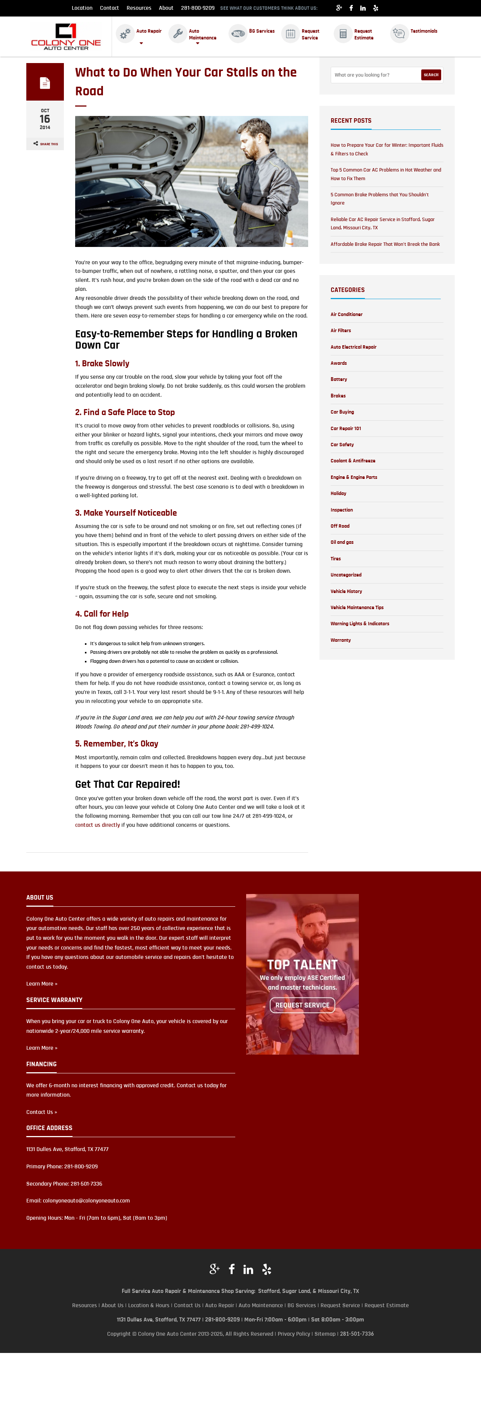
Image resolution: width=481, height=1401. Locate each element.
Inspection (342, 510)
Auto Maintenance (202, 35)
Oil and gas (342, 542)
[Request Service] (302, 974)
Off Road (340, 526)
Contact (109, 8)
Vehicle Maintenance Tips (357, 607)
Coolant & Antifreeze (353, 460)
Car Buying (342, 412)
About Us (112, 1305)
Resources (139, 8)
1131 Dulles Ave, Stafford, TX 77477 (159, 1320)
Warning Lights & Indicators (360, 623)
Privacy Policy (294, 1334)
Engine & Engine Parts (354, 477)
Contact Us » (41, 1112)
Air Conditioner (347, 314)
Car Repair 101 (346, 428)
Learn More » (41, 984)
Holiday (338, 493)
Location (82, 8)
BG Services (262, 31)
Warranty (341, 640)
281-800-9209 (198, 8)
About (166, 8)
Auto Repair (149, 31)
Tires (336, 558)
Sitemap (325, 1334)
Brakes (338, 396)
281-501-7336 (357, 1334)
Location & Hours (148, 1305)
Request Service (310, 35)
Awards (339, 363)
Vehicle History (346, 591)
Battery (339, 379)
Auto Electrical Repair (354, 347)
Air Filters (341, 330)
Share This (49, 144)
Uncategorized (346, 575)
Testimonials (424, 31)
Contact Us (187, 1305)
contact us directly (97, 825)
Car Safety (342, 444)
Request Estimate (364, 35)
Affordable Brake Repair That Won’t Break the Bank (385, 244)
